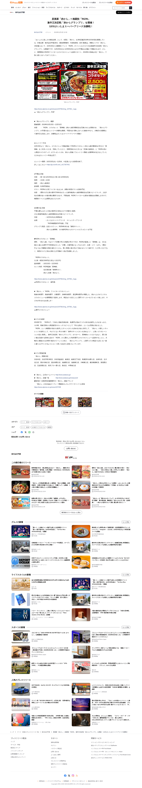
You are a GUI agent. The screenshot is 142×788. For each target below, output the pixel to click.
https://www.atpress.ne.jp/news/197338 (47, 387)
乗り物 (85, 7)
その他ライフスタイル (38, 427)
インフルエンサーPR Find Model (101, 748)
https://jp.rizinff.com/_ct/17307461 (58, 164)
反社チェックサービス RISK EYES (101, 758)
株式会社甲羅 (38, 32)
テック (73, 7)
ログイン (53, 745)
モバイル (79, 7)
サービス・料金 (15, 744)
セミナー (53, 767)
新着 (12, 7)
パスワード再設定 (56, 748)
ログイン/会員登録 (125, 2)
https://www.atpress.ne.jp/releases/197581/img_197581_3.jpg (55, 307)
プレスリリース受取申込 (58, 761)
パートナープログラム (54, 781)
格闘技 (50, 427)
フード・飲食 (25, 422)
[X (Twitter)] (26, 432)
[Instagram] (73, 775)
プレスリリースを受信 (105, 2)
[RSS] (77, 775)
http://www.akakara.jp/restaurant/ (67, 378)
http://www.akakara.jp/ (63, 375)
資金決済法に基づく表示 (95, 781)
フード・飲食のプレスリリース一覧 (28, 732)
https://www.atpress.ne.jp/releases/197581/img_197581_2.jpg (55, 279)
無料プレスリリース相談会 (59, 764)
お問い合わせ (71, 448)
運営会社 (42, 781)
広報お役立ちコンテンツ (18, 757)
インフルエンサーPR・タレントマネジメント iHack (106, 751)
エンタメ (18, 7)
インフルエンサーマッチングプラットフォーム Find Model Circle (111, 754)
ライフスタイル (50, 7)
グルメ (24, 7)
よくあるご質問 (55, 754)
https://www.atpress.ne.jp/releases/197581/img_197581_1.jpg (55, 109)
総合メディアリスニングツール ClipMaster (104, 745)
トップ (12, 732)
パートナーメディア (17, 751)
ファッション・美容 (38, 7)
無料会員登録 (55, 742)
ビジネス (66, 7)
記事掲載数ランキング (17, 754)
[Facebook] (22, 432)
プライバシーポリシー (78, 781)
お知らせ (53, 758)
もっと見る (125, 522)
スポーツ (59, 7)
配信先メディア (15, 747)
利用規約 (66, 781)
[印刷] (33, 432)
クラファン (92, 7)
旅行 (29, 7)
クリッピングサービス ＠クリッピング (102, 742)
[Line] (29, 432)
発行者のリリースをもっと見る (71, 512)
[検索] (130, 7)
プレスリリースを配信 (89, 2)
